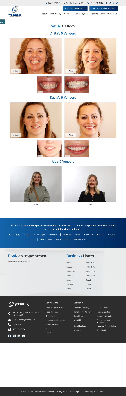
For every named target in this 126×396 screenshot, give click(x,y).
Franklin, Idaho (80, 239)
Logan (27, 235)
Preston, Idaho (46, 239)
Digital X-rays (102, 308)
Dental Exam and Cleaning (103, 321)
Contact (48, 332)
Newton (111, 235)
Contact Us (112, 14)
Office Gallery (51, 316)
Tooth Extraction (103, 312)
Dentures (77, 330)
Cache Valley (14, 235)
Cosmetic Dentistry (81, 308)
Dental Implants (80, 326)
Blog (103, 14)
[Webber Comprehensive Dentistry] (15, 11)
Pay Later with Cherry (103, 8)
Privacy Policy (61, 392)
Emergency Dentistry (105, 316)
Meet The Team (51, 312)
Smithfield (67, 235)
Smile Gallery (55, 14)
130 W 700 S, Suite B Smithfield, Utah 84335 (66, 3)
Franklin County (63, 239)
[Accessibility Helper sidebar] (2, 21)
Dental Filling (79, 320)
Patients (94, 14)
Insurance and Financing (55, 320)
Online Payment (81, 14)
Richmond (88, 235)
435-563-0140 (96, 3)
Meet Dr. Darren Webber (55, 308)
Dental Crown (79, 316)
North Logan (39, 235)
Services (68, 14)
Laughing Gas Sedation (106, 326)
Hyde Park (53, 235)
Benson (100, 235)
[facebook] (106, 3)
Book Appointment (75, 8)
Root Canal (101, 330)
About (44, 14)
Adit (104, 392)
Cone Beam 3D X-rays (83, 312)
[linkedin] (113, 3)
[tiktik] (117, 3)
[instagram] (110, 3)
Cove (77, 235)
